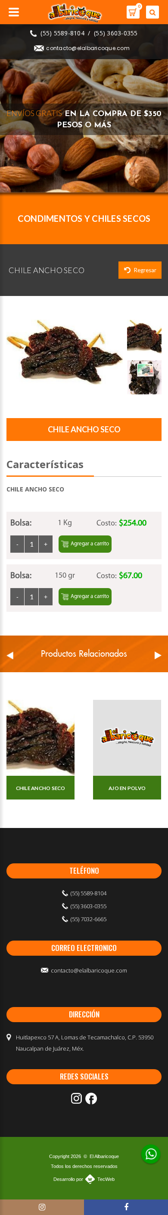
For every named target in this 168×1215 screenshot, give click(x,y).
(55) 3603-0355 (116, 33)
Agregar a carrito (90, 544)
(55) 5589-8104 (62, 33)
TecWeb (106, 1179)
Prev (9, 655)
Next (158, 655)
